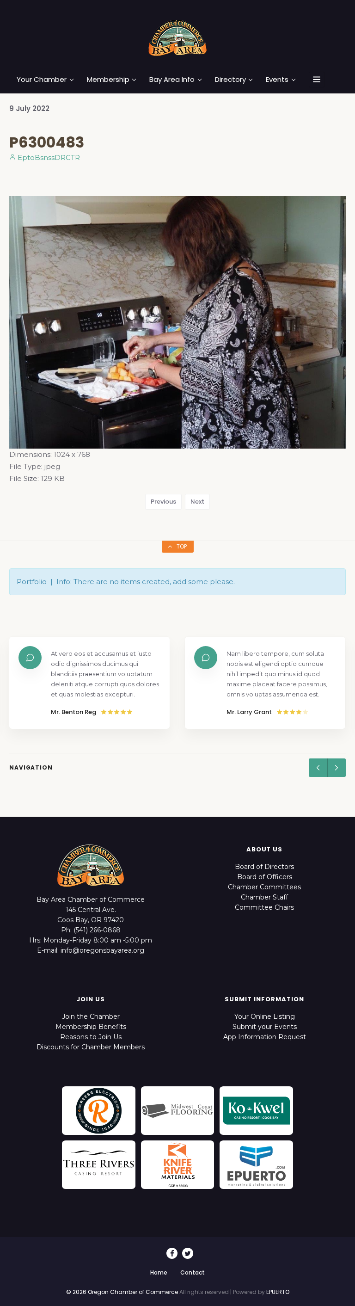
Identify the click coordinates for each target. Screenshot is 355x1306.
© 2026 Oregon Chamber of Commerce (122, 1292)
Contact (192, 1272)
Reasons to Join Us (91, 1037)
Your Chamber (42, 79)
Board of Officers (264, 877)
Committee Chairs (264, 907)
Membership (108, 79)
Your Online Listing (264, 1016)
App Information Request (264, 1037)
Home (158, 1272)
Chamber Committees (264, 887)
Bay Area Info (172, 79)
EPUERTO (277, 1292)
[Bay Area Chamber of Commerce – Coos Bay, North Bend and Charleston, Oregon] (177, 37)
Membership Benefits (90, 1027)
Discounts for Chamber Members (91, 1047)
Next (197, 501)
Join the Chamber (91, 1016)
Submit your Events (265, 1027)
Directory (230, 79)
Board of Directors (264, 866)
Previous (163, 501)
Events (277, 79)
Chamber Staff (264, 897)
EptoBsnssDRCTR (48, 157)
